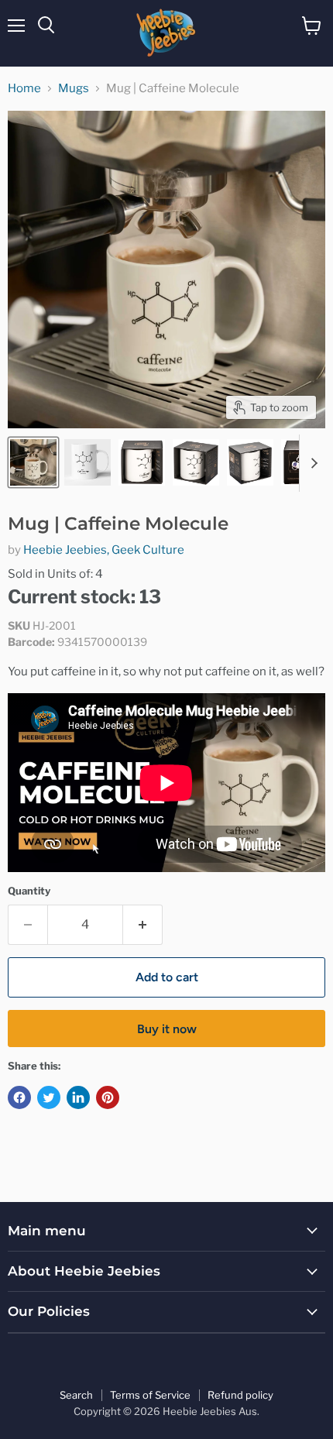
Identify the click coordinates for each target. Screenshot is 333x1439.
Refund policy (240, 1395)
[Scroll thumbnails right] (311, 463)
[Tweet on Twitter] (48, 1097)
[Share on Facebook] (19, 1097)
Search (76, 1395)
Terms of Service (150, 1395)
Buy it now (167, 1029)
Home (24, 88)
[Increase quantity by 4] (143, 925)
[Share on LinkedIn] (78, 1097)
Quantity (29, 891)
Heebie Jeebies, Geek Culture (103, 550)
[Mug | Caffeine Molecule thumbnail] (33, 462)
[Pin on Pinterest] (107, 1097)
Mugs (73, 88)
